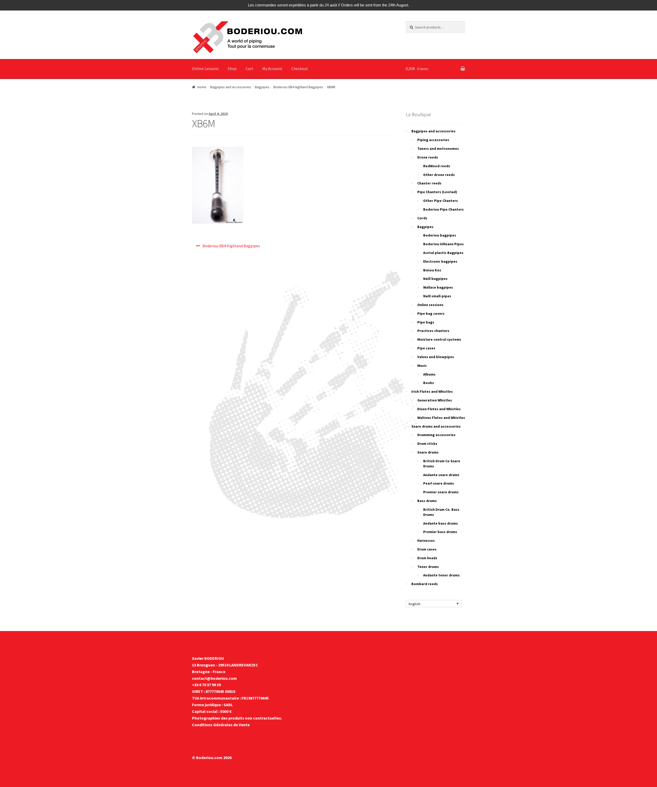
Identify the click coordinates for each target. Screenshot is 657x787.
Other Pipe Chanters (440, 200)
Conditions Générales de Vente (221, 724)
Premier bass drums (440, 531)
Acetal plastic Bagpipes (443, 252)
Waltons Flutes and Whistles (441, 417)
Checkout (299, 68)
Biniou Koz (432, 270)
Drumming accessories (436, 434)
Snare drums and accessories (436, 426)
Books (428, 382)
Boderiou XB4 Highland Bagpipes (298, 87)
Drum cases (427, 549)
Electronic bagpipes (440, 261)
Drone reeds (427, 157)
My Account (272, 68)
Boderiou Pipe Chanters (443, 209)
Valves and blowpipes (435, 357)
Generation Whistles (434, 400)
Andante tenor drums (441, 575)
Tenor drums (428, 566)
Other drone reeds (439, 174)
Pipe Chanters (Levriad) (437, 192)
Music (422, 365)
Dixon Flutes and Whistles (439, 409)
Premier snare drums (441, 492)
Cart (249, 68)
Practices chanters (433, 330)
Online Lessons (205, 68)
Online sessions (430, 304)
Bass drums (427, 500)
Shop (232, 68)
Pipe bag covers (431, 313)
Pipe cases (426, 348)
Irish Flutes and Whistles (432, 391)
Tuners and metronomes (438, 148)
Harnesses (426, 540)
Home (201, 87)
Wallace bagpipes (438, 287)
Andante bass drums (440, 523)
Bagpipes (262, 87)
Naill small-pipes (437, 296)
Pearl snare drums (438, 483)
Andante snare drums (441, 475)
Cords (422, 218)
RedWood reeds (436, 166)
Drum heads (427, 558)
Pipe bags (425, 322)
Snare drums (428, 452)
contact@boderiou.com (214, 678)
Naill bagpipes (435, 278)
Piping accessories (433, 139)
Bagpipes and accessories (230, 87)
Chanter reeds (429, 183)
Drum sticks (427, 443)
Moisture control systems (439, 339)
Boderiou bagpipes (439, 235)
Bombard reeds (424, 584)
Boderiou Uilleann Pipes (443, 244)
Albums (429, 374)
